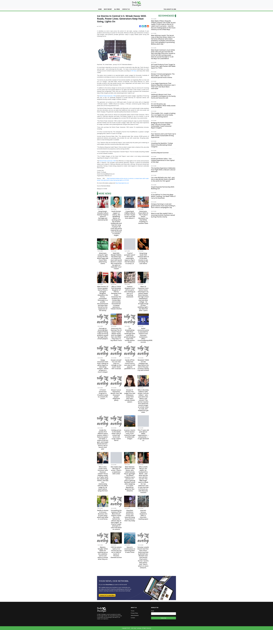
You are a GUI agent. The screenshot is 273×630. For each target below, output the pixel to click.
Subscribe (163, 618)
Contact (133, 617)
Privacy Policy (134, 613)
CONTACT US (126, 9)
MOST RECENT (108, 9)
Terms (132, 611)
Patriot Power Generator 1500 (107, 96)
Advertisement (135, 615)
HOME (100, 9)
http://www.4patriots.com (122, 183)
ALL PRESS (117, 9)
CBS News (134, 71)
